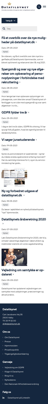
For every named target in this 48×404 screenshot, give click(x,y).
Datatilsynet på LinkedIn (19, 397)
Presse (8, 341)
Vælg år (9, 20)
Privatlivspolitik (12, 349)
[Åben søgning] (39, 6)
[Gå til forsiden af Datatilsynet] (17, 7)
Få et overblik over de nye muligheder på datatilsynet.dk (24, 40)
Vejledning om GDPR (14, 367)
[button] (45, 7)
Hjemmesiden (11, 345)
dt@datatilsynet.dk (11, 323)
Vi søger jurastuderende (18, 140)
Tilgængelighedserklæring (17, 354)
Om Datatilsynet (12, 337)
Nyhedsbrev (10, 380)
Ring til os (9, 375)
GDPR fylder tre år (14, 112)
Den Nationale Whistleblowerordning (22, 384)
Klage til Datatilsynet (14, 371)
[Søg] (4, 28)
